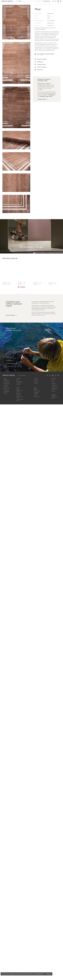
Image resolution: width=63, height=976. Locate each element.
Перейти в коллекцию (30, 249)
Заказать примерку (41, 59)
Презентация (11, 366)
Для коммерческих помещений (19, 381)
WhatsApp (42, 96)
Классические (6, 381)
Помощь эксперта (41, 64)
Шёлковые (6, 386)
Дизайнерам (54, 385)
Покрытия (18, 378)
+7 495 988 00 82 (46, 1)
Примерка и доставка (36, 393)
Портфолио (36, 378)
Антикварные (6, 391)
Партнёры (54, 383)
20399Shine (7, 283)
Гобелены (5, 393)
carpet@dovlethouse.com (11, 363)
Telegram (47, 96)
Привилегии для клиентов (55, 389)
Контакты (53, 391)
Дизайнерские (7, 383)
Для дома (18, 384)
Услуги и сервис (35, 388)
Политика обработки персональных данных (54, 396)
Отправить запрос (41, 99)
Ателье (17, 387)
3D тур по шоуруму (36, 382)
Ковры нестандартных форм (19, 390)
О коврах (36, 380)
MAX (51, 96)
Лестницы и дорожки (18, 394)
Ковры (5, 378)
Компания (54, 378)
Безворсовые (6, 389)
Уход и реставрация (36, 396)
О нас (53, 380)
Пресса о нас (54, 386)
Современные (6, 380)
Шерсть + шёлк (7, 388)
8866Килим (22, 283)
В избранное (40, 61)
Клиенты (53, 381)
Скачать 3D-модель (41, 67)
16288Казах (53, 283)
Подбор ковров (37, 390)
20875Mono (37, 283)
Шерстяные (6, 385)
